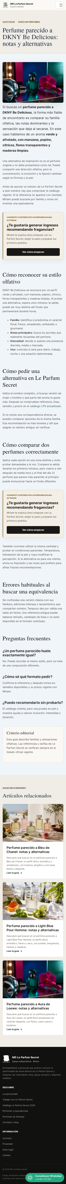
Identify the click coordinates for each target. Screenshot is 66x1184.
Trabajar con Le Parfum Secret (18, 1099)
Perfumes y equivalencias (15, 1111)
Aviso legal (8, 1149)
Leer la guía (14, 872)
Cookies (7, 1155)
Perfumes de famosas (13, 1116)
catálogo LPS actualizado (45, 406)
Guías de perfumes (29, 22)
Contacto (7, 1138)
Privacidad (8, 1144)
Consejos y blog (11, 1122)
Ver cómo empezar (33, 251)
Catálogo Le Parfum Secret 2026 (19, 1105)
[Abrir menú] (59, 5)
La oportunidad (10, 1094)
